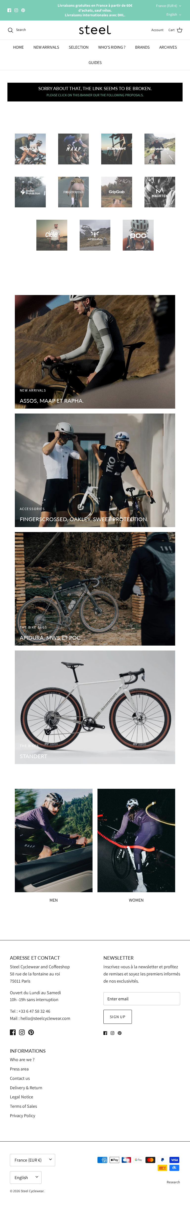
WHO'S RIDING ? (111, 47)
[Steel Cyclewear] (95, 30)
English (171, 14)
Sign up (117, 1016)
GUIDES (95, 62)
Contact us (20, 1078)
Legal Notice (21, 1097)
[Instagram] (16, 10)
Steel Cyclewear (32, 1191)
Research (173, 1182)
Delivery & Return (26, 1087)
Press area (19, 1069)
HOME (18, 47)
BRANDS (142, 47)
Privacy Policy (22, 1115)
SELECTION (79, 47)
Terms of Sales (23, 1106)
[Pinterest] (23, 10)
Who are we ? (22, 1059)
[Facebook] (9, 10)
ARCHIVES (168, 47)
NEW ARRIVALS (46, 47)
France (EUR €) (166, 5)
